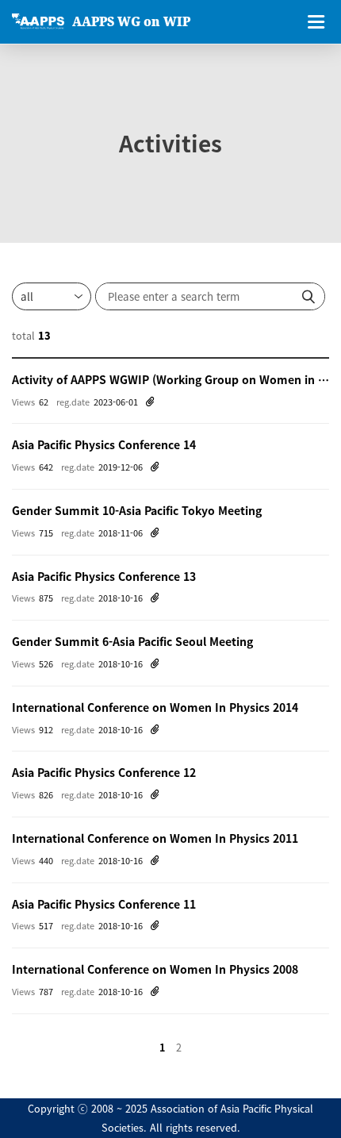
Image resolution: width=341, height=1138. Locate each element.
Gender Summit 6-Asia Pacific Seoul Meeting (132, 641)
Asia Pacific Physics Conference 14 (104, 444)
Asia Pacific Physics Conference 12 (104, 772)
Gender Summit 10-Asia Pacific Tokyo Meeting (137, 510)
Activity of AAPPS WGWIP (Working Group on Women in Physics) (170, 379)
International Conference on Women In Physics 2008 (155, 969)
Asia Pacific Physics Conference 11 (104, 904)
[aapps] (38, 21)
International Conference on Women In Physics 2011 (155, 838)
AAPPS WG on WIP (131, 21)
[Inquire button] (308, 296)
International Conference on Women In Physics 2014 (155, 707)
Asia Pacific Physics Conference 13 (104, 576)
